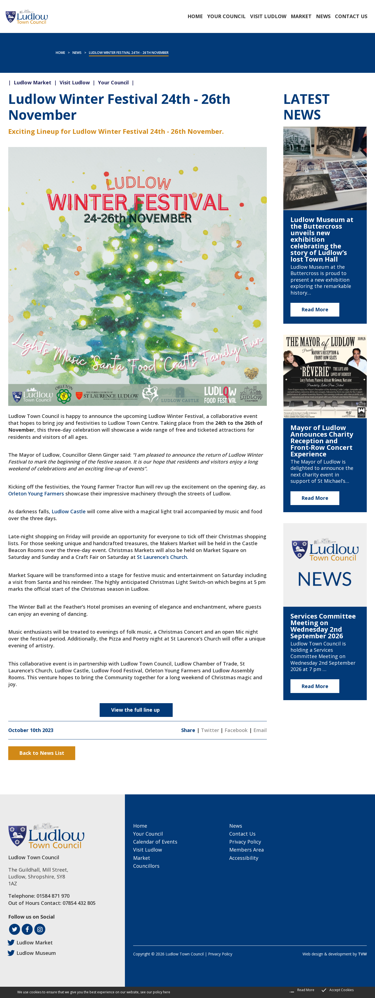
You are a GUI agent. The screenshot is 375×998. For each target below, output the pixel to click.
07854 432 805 (79, 903)
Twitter (210, 730)
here (166, 992)
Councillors (146, 866)
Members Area (246, 849)
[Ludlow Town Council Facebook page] (27, 929)
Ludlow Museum (36, 953)
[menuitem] (195, 16)
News (77, 52)
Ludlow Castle (69, 511)
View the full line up (136, 709)
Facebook (236, 730)
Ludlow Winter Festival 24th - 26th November (129, 52)
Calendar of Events (155, 841)
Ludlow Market (34, 942)
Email (260, 730)
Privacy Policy (245, 841)
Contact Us (242, 833)
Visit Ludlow (147, 849)
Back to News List (41, 753)
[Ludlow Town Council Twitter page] (14, 929)
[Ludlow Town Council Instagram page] (39, 929)
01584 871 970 (53, 895)
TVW (362, 954)
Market (141, 858)
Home (60, 52)
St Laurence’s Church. (162, 557)
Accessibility (243, 858)
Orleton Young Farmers (36, 493)
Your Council (148, 833)
